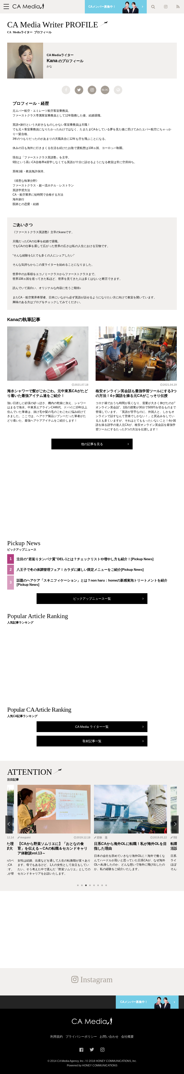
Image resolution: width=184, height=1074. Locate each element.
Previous (9, 824)
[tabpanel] (130, 832)
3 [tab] (86, 885)
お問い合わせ (109, 1036)
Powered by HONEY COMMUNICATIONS (92, 1065)
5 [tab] (94, 885)
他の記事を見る (92, 444)
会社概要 (127, 1036)
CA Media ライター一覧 (92, 726)
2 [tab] (82, 885)
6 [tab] (98, 885)
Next (175, 824)
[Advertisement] (92, 498)
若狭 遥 (25, 837)
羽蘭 (99, 837)
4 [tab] (90, 885)
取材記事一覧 (92, 741)
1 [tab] (78, 885)
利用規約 (56, 1036)
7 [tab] (102, 885)
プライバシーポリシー (81, 1036)
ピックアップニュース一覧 (92, 598)
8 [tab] (106, 885)
